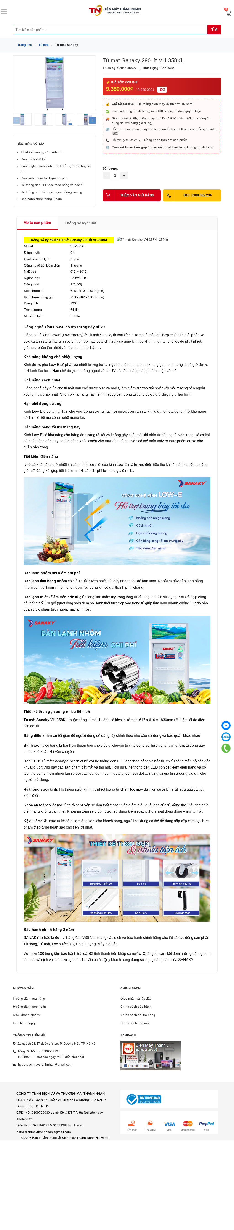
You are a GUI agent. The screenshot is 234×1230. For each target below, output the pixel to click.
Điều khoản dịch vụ (27, 1015)
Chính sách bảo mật (135, 1023)
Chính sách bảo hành (136, 1006)
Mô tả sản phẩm (37, 223)
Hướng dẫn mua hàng (29, 998)
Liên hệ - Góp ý (24, 1023)
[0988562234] (226, 748)
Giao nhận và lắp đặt (135, 998)
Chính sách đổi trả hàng (137, 1015)
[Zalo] (226, 736)
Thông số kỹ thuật (80, 223)
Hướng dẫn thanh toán (29, 1006)
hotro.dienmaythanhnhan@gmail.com (45, 1064)
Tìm (214, 30)
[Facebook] (226, 725)
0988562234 (51, 1051)
